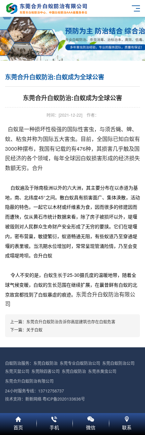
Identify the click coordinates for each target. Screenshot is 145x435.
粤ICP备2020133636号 (63, 399)
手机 (54, 418)
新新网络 (33, 399)
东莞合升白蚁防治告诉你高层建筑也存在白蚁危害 (70, 321)
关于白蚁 (34, 329)
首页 (18, 418)
